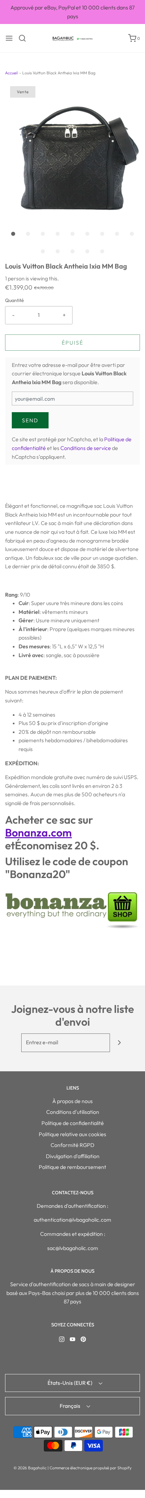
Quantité (14, 300)
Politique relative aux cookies (72, 1134)
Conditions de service (85, 448)
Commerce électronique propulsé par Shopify (91, 1467)
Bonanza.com (38, 832)
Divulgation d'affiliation (72, 1156)
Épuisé (72, 342)
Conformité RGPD (72, 1145)
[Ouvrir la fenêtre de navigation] (9, 38)
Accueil (11, 72)
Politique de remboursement (72, 1167)
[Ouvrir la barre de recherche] (24, 38)
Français (70, 1405)
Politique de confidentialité (72, 1123)
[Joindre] (119, 1042)
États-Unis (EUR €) (70, 1382)
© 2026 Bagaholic (30, 1467)
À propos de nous (72, 1101)
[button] (72, 153)
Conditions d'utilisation (72, 1111)
